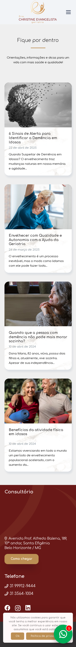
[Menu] (68, 12)
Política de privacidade (46, 636)
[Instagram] (18, 608)
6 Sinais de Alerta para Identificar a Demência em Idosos (33, 138)
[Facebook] (7, 608)
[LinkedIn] (27, 608)
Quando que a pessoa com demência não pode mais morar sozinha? (38, 337)
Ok (17, 636)
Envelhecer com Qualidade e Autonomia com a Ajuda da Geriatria (35, 240)
